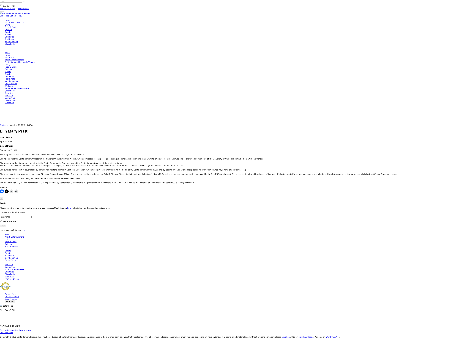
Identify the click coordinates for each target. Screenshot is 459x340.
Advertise (9, 93)
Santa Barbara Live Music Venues (20, 62)
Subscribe (5, 16)
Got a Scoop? (16, 16)
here (69, 208)
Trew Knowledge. (306, 337)
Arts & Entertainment (14, 22)
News (7, 20)
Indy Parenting (11, 41)
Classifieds (10, 44)
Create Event (11, 100)
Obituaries (9, 37)
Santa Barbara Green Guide (17, 88)
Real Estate (10, 39)
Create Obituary (12, 296)
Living (7, 25)
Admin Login (10, 301)
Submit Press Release (14, 269)
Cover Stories (11, 83)
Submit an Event (7, 8)
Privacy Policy (6, 332)
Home (7, 52)
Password (4, 217)
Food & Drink (10, 27)
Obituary (4, 125)
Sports (8, 34)
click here (286, 337)
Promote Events (12, 279)
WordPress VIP (332, 337)
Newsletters (23, 8)
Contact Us (10, 98)
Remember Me (9, 221)
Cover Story (10, 260)
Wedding (9, 86)
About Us (9, 95)
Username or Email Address (12, 212)
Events (8, 32)
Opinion (8, 29)
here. (24, 230)
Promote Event (11, 246)
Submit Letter (11, 299)
